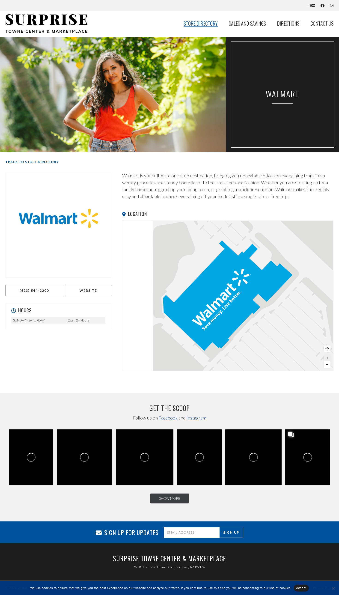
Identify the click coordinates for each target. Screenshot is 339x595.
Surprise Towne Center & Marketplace (30, 437)
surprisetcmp (19, 446)
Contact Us (321, 23)
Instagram (196, 417)
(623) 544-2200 (34, 290)
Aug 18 (143, 447)
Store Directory (201, 23)
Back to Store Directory (33, 162)
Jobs (311, 5)
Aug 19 (84, 446)
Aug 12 (309, 446)
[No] (333, 588)
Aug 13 (252, 447)
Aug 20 (33, 446)
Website (88, 290)
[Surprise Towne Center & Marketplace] (52, 23)
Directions (288, 23)
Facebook (168, 417)
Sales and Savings (247, 23)
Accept (301, 588)
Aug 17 (201, 446)
